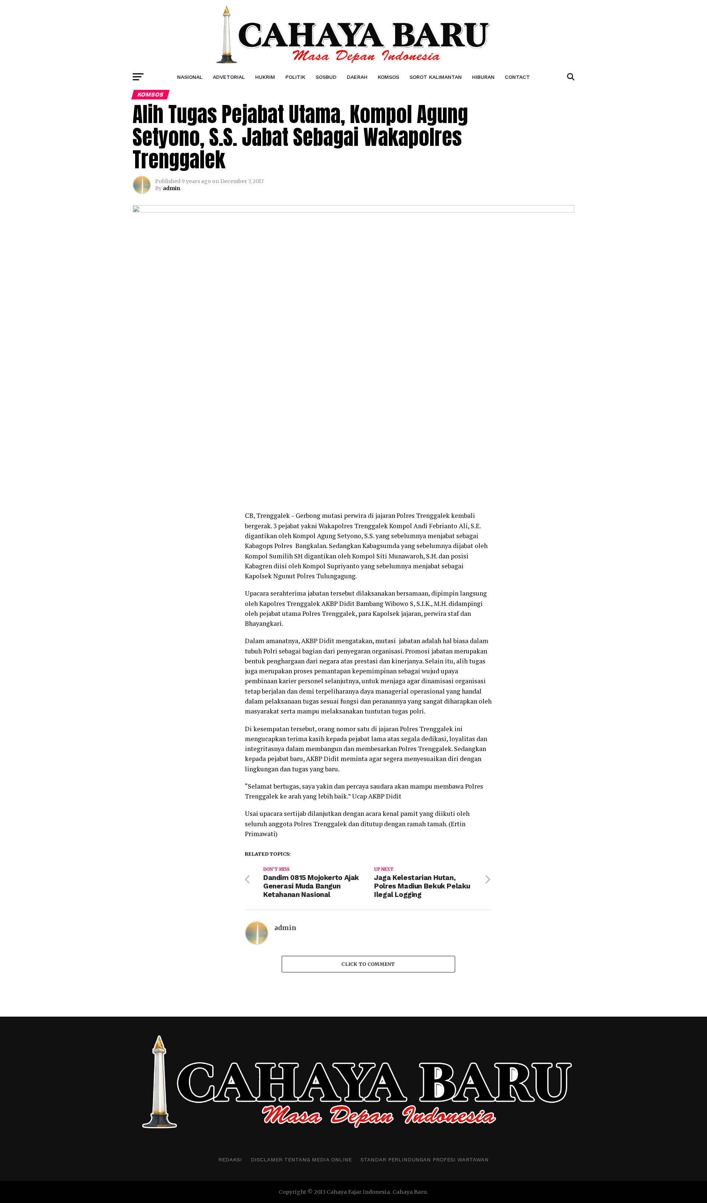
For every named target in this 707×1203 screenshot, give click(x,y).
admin (171, 188)
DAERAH (357, 77)
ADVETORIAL (229, 77)
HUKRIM (265, 77)
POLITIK (295, 77)
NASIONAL (190, 77)
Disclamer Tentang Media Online (301, 1159)
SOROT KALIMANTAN (435, 77)
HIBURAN (483, 77)
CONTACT (517, 77)
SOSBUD (326, 77)
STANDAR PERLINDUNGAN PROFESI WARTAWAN (424, 1159)
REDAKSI (230, 1159)
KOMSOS (388, 77)
